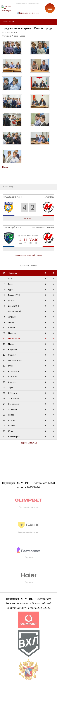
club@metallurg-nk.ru (13, 696)
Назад (5, 167)
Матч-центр (28, 218)
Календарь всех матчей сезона (28, 255)
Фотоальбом (7, 179)
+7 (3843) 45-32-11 (12, 699)
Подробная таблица (28, 443)
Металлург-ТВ (8, 175)
